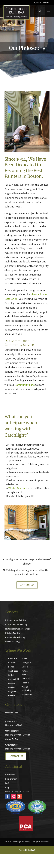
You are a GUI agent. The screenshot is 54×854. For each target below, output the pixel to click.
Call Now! (29, 850)
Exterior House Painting (16, 624)
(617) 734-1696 (42, 2)
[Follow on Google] (19, 796)
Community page (24, 385)
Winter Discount (17, 488)
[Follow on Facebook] (7, 796)
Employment (11, 779)
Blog (7, 788)
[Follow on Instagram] (13, 796)
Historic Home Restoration (17, 629)
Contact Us (27, 585)
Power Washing (12, 642)
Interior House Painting (16, 620)
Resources (10, 775)
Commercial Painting (15, 637)
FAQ (7, 783)
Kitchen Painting (13, 633)
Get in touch (15, 705)
